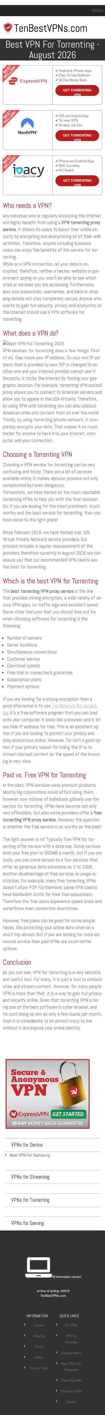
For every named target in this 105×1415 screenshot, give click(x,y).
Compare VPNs (71, 1391)
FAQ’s (39, 1357)
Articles (71, 1401)
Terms (39, 1346)
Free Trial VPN (71, 1380)
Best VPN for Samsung (30, 1155)
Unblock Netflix (71, 1353)
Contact (39, 1325)
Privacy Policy (39, 1368)
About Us (39, 1336)
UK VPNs (71, 1325)
